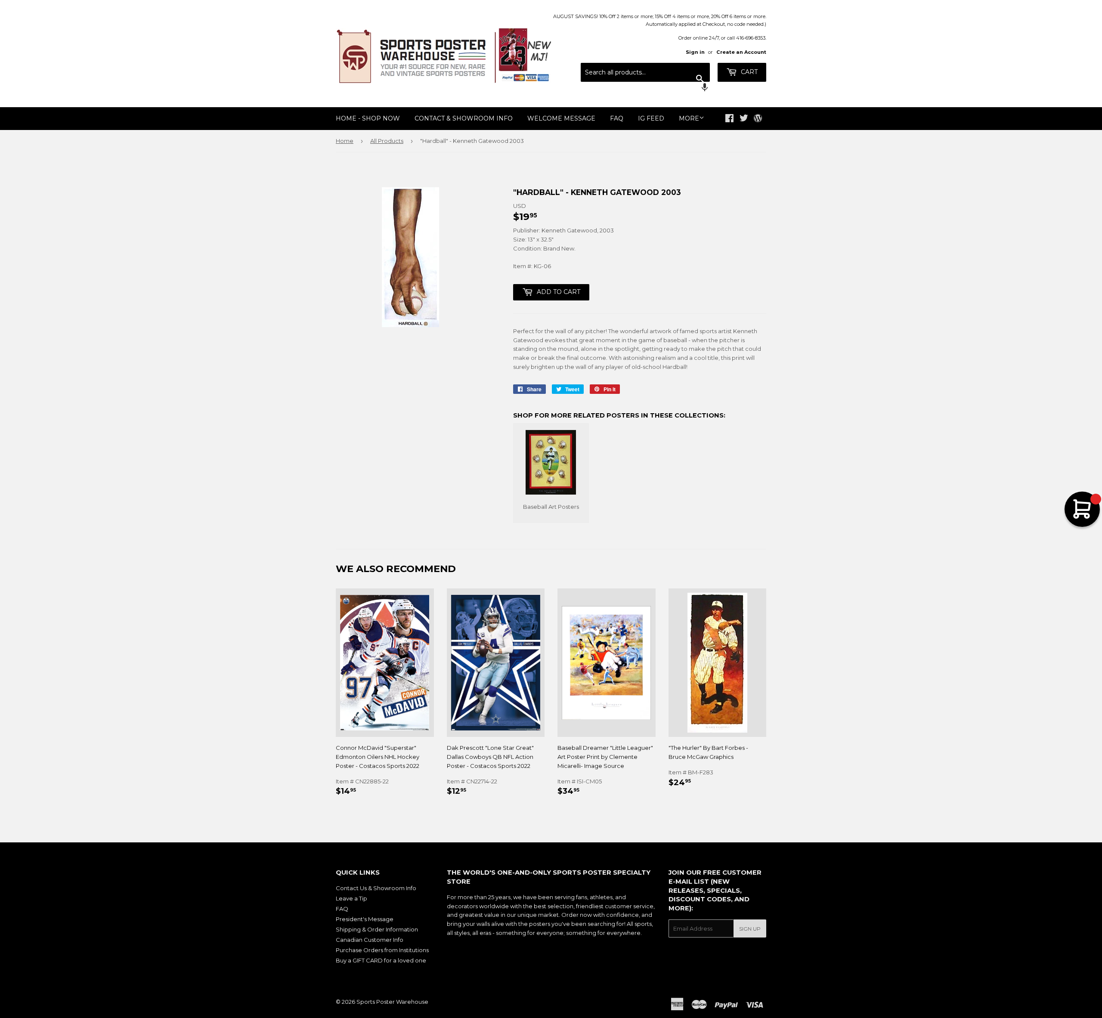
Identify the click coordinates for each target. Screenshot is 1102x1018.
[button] (645, 88)
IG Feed (651, 118)
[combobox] (645, 72)
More (689, 118)
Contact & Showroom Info (464, 118)
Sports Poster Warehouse (392, 1001)
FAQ (616, 118)
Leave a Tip (351, 898)
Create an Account (741, 52)
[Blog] (758, 118)
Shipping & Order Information (377, 929)
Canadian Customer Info (369, 939)
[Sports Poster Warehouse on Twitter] (744, 119)
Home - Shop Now (368, 118)
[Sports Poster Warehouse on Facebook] (729, 119)
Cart (748, 72)
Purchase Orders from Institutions (382, 950)
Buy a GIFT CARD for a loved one (381, 960)
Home (344, 140)
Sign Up (750, 928)
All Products (386, 140)
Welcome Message (561, 118)
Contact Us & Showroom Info (376, 888)
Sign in (695, 52)
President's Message (364, 919)
